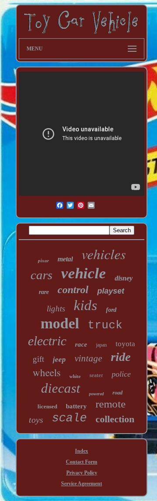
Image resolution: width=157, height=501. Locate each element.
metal (65, 259)
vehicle (83, 273)
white (75, 376)
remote (111, 404)
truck (105, 325)
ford (111, 310)
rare (44, 292)
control (73, 289)
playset (110, 291)
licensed (47, 406)
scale (69, 418)
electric (47, 341)
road (118, 393)
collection (115, 419)
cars (41, 275)
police (121, 374)
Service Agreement (81, 484)
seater (96, 375)
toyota (125, 344)
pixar (43, 260)
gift (38, 359)
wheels (47, 372)
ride (120, 357)
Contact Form (81, 462)
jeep (59, 359)
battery (76, 406)
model (60, 323)
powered (96, 393)
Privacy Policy (81, 473)
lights (56, 308)
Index (81, 451)
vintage (88, 358)
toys (36, 419)
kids (85, 305)
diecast (60, 388)
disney (124, 278)
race (81, 344)
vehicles (104, 253)
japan (101, 345)
